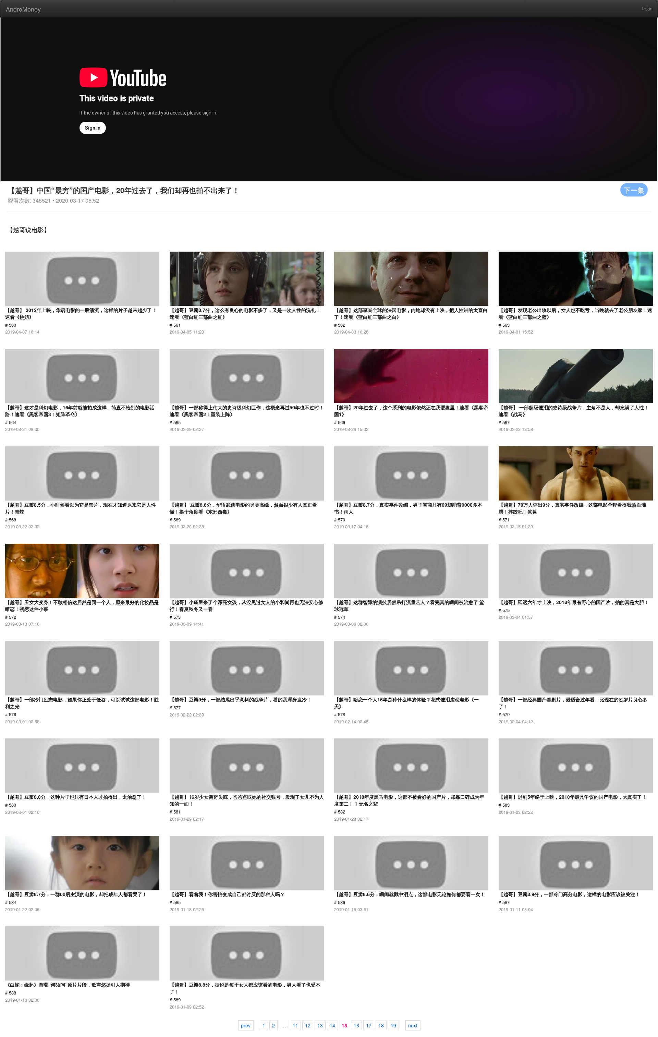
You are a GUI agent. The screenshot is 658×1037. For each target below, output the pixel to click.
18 (381, 1025)
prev (246, 1025)
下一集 (634, 190)
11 (295, 1025)
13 (320, 1025)
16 (356, 1025)
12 (307, 1025)
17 (368, 1025)
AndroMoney (23, 8)
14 (332, 1025)
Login (647, 9)
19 (393, 1025)
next (412, 1025)
